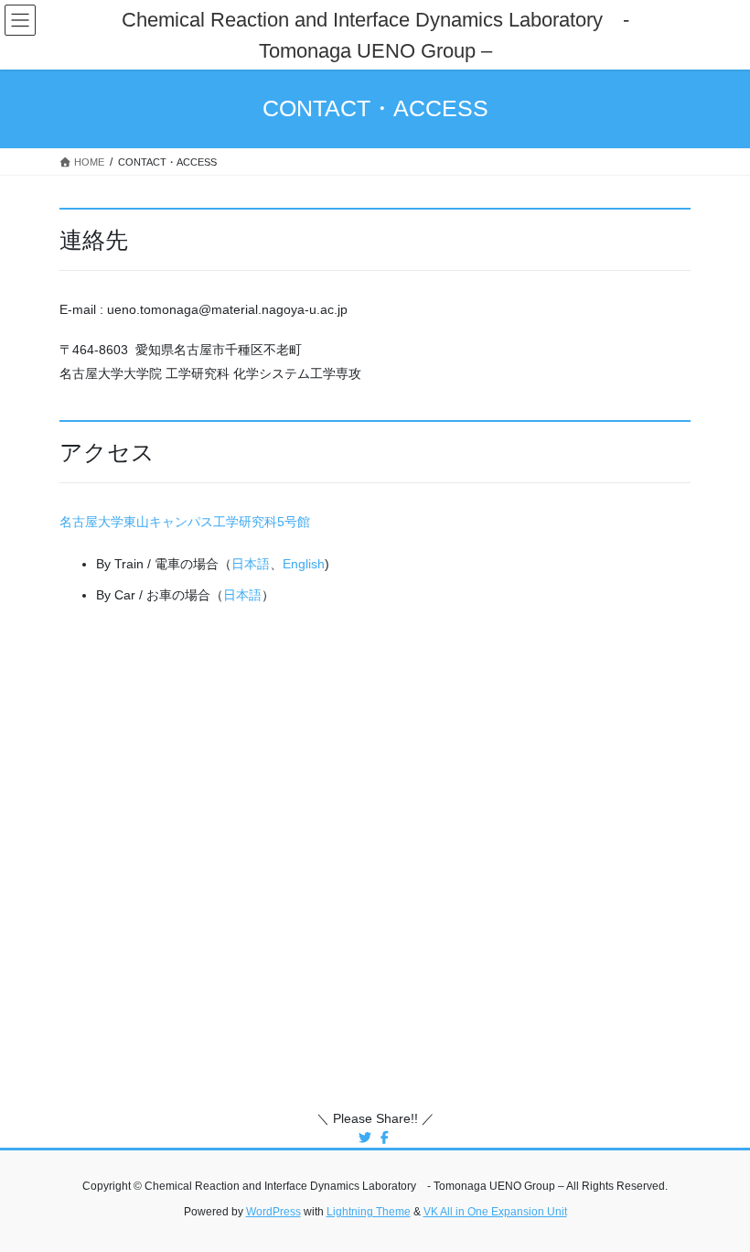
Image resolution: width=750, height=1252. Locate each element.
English (304, 563)
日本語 (250, 563)
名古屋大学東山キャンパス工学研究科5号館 (184, 521)
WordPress (273, 1211)
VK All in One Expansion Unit (495, 1211)
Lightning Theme (369, 1211)
